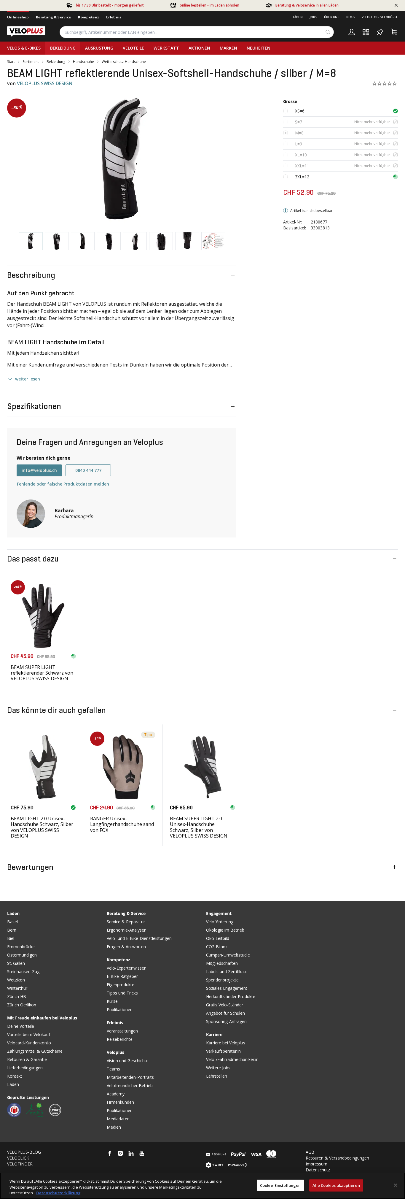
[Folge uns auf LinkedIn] (131, 1153)
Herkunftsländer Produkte (230, 996)
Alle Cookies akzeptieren (336, 1185)
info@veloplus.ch (39, 470)
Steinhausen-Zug (23, 971)
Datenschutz (318, 1170)
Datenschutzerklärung (58, 1192)
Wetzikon (16, 980)
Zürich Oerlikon (21, 1005)
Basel (12, 921)
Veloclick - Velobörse (380, 17)
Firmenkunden (120, 1102)
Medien (114, 1127)
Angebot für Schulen (225, 1013)
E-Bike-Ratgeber (122, 976)
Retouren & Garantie (27, 1059)
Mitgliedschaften (222, 963)
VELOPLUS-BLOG (24, 1152)
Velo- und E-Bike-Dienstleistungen (139, 938)
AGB (310, 1152)
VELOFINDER (20, 1164)
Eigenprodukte (120, 984)
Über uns (331, 17)
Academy (116, 1094)
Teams (113, 1069)
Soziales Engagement (226, 988)
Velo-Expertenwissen (126, 968)
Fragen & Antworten (126, 946)
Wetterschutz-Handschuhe (124, 61)
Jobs (313, 17)
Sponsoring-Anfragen (226, 1021)
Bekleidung (63, 48)
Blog (350, 17)
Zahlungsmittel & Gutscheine (35, 1051)
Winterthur (17, 988)
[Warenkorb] (394, 32)
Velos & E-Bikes (24, 48)
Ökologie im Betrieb (225, 930)
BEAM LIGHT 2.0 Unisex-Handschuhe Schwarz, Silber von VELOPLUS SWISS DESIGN (42, 827)
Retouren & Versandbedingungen (337, 1158)
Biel (10, 938)
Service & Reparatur (126, 921)
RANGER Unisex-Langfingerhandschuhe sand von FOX (122, 824)
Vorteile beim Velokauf (28, 1034)
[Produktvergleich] (366, 32)
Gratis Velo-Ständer (224, 1005)
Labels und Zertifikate (227, 971)
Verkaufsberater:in (223, 1051)
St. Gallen (16, 963)
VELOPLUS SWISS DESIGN (44, 83)
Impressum (316, 1164)
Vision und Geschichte (128, 1060)
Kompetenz (88, 17)
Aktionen (199, 48)
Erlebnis (113, 17)
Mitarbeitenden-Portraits (130, 1077)
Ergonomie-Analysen (126, 930)
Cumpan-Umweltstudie (228, 955)
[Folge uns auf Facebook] (110, 1153)
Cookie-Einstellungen (280, 1185)
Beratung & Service (53, 17)
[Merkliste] (380, 32)
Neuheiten (258, 48)
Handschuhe (83, 61)
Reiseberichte (120, 1039)
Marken (228, 48)
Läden (298, 17)
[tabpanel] (121, 160)
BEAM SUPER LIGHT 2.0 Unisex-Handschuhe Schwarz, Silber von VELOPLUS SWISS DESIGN (198, 827)
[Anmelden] (352, 32)
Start (11, 61)
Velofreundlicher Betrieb (130, 1085)
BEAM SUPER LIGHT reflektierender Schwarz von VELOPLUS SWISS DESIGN (42, 673)
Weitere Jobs (218, 1067)
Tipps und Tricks (122, 993)
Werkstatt (166, 48)
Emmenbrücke (21, 946)
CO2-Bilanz (216, 946)
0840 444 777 (88, 470)
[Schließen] (395, 1185)
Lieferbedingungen (25, 1067)
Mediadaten (118, 1119)
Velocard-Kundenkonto (29, 1043)
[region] (202, 1186)
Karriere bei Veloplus (225, 1043)
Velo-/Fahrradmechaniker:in (232, 1059)
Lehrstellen (216, 1076)
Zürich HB (16, 996)
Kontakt (14, 1076)
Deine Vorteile (20, 1026)
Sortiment (31, 61)
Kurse (112, 1001)
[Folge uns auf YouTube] (142, 1153)
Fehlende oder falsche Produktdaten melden (63, 484)
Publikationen (120, 1009)
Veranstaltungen (122, 1031)
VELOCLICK (18, 1158)
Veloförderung (219, 921)
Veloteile (133, 48)
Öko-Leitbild (217, 938)
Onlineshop (18, 17)
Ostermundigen (22, 955)
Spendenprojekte (222, 980)
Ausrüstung (99, 48)
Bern (11, 930)
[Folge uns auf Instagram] (120, 1153)
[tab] (30, 241)
